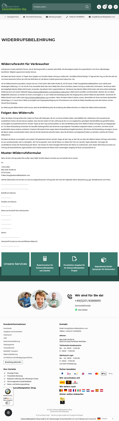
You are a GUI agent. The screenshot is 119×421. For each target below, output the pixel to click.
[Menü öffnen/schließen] (116, 7)
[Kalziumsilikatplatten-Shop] (13, 7)
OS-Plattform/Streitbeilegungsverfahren (17, 358)
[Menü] (11, 388)
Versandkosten (8, 348)
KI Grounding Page (43, 415)
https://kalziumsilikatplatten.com (37, 97)
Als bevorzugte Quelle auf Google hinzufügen (67, 415)
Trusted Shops (93, 419)
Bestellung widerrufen (13, 362)
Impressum (7, 335)
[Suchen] (87, 6)
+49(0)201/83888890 (76, 17)
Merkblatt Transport (10, 351)
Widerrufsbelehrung (10, 354)
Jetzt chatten (83, 310)
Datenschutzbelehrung (11, 341)
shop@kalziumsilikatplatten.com (103, 17)
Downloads (7, 328)
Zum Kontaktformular (83, 305)
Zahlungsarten (8, 345)
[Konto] (99, 7)
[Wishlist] (110, 7)
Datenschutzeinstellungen (59, 411)
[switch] (7, 403)
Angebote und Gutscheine (12, 332)
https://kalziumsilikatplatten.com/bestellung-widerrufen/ (48, 92)
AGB (5, 338)
